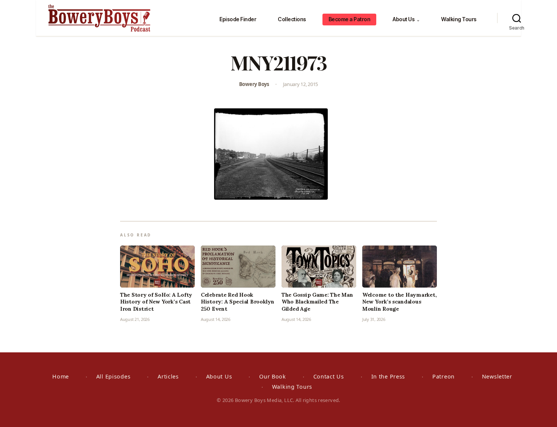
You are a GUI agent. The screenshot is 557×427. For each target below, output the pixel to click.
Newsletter (497, 376)
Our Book (272, 376)
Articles (168, 376)
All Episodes (113, 376)
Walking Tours (459, 19)
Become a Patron (350, 19)
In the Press (388, 376)
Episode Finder (237, 19)
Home (60, 376)
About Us (406, 19)
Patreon (443, 376)
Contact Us (328, 376)
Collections (292, 19)
